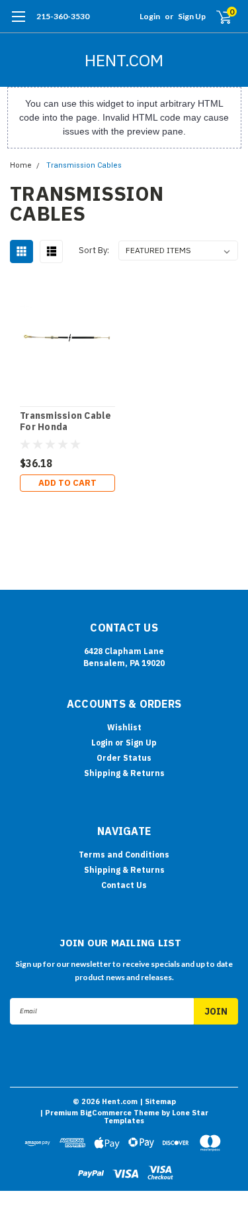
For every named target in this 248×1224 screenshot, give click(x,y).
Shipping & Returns (124, 773)
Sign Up (192, 16)
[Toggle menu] (18, 23)
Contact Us (124, 885)
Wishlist (124, 727)
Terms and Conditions (124, 855)
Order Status (124, 758)
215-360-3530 (62, 16)
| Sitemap (158, 1101)
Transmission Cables (84, 165)
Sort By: (94, 250)
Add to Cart (67, 482)
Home (21, 165)
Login (150, 16)
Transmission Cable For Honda (66, 421)
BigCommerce (106, 1112)
